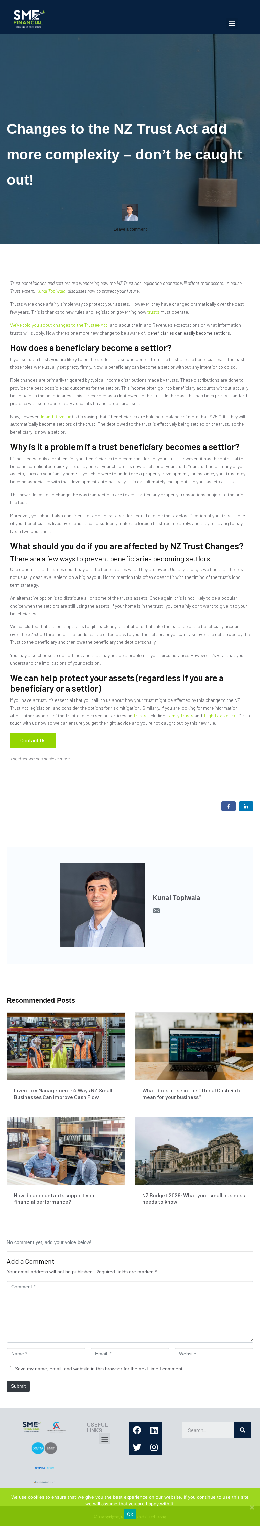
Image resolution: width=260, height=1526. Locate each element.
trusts (152, 312)
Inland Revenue (56, 416)
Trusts (139, 715)
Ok (130, 1514)
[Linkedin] (154, 1430)
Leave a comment (130, 229)
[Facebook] (137, 1430)
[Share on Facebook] (228, 806)
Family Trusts (179, 715)
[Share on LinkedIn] (246, 806)
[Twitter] (137, 1446)
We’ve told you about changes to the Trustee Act (58, 325)
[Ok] (251, 1507)
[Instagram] (154, 1446)
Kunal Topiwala (50, 291)
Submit (18, 1386)
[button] (232, 23)
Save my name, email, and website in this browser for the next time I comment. (99, 1368)
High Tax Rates (219, 715)
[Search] (242, 1430)
